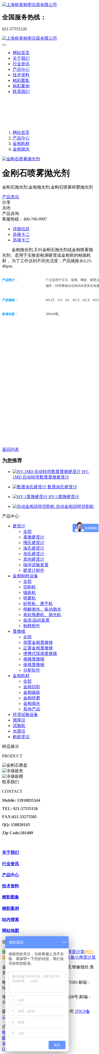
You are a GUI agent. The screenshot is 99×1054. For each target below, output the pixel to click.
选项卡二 (21, 234)
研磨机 (29, 598)
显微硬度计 (33, 537)
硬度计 (19, 526)
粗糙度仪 (21, 736)
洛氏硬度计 (33, 548)
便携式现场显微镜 (40, 653)
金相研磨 (31, 698)
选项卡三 (21, 240)
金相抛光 (21, 149)
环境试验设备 (25, 714)
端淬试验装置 (36, 565)
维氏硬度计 (33, 542)
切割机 (29, 587)
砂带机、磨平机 (38, 603)
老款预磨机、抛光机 (42, 614)
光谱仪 (19, 731)
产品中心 (21, 138)
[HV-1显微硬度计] (31, 496)
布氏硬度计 (33, 553)
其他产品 (31, 709)
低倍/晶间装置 (36, 620)
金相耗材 (21, 143)
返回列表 (10, 449)
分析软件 (31, 670)
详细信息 (21, 229)
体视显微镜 (33, 664)
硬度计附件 (33, 570)
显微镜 (19, 631)
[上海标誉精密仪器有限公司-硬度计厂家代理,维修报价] (49, 5)
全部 (27, 531)
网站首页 (21, 52)
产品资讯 (10, 197)
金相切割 (31, 687)
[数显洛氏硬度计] (30, 487)
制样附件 (31, 626)
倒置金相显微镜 (38, 642)
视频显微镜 (33, 659)
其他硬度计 (33, 559)
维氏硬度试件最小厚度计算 (70, 957)
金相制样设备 (25, 576)
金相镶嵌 (31, 692)
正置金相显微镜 (38, 648)
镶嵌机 (29, 592)
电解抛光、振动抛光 (42, 609)
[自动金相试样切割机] (34, 506)
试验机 (19, 725)
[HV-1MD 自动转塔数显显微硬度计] (47, 471)
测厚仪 (19, 720)
